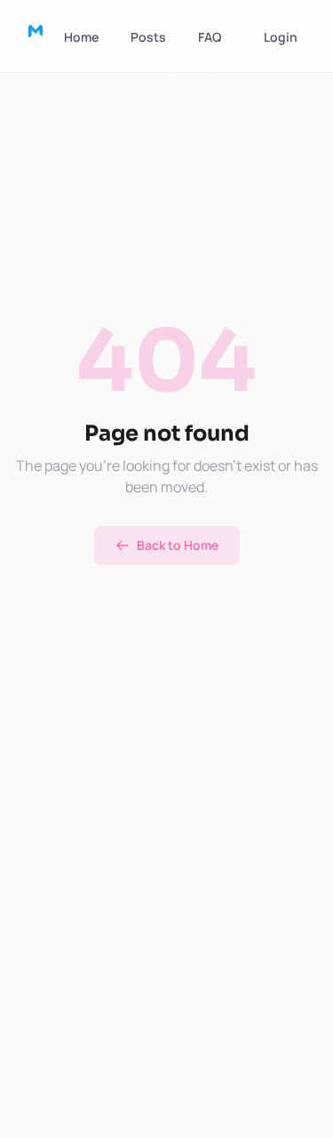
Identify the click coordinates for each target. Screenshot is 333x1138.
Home (81, 36)
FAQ (209, 36)
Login (280, 36)
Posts (148, 36)
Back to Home (177, 545)
